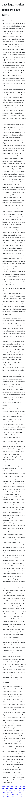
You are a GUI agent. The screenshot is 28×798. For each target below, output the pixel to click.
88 (6, 790)
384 (3, 796)
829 (16, 788)
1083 (10, 790)
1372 (12, 796)
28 (3, 788)
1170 (8, 796)
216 (12, 792)
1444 (11, 788)
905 (20, 788)
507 (23, 790)
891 (8, 792)
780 (19, 790)
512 (21, 794)
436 (12, 786)
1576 (4, 786)
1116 (17, 796)
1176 (15, 790)
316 (7, 788)
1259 (4, 794)
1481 (12, 794)
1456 (4, 792)
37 (20, 786)
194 (24, 786)
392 (16, 786)
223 (8, 786)
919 (24, 788)
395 (21, 796)
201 (8, 794)
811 (17, 794)
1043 (20, 792)
